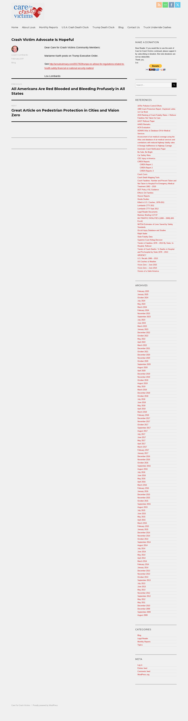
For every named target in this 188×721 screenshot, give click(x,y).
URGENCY (141, 255)
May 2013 (141, 590)
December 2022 (143, 333)
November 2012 (143, 593)
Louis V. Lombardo (19, 55)
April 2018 (141, 409)
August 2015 (142, 507)
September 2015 (144, 504)
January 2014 (142, 567)
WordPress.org (143, 675)
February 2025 (143, 291)
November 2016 (143, 460)
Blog (121, 27)
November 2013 (143, 574)
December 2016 (143, 456)
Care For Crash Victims (20, 705)
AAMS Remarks (143, 124)
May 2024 (141, 304)
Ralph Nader (142, 234)
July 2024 (141, 301)
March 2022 (142, 345)
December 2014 (143, 533)
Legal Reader (142, 638)
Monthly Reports (48, 27)
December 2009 (143, 609)
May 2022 (141, 339)
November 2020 (143, 358)
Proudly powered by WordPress (45, 705)
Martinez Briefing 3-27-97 (147, 215)
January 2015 (142, 529)
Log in (139, 665)
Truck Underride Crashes (157, 27)
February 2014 (143, 564)
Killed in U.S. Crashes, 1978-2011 (150, 202)
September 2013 (144, 580)
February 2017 (143, 450)
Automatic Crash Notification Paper (151, 149)
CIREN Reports (143, 162)
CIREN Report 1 (146, 164)
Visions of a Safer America (148, 271)
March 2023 (142, 326)
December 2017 (143, 418)
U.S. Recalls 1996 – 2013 (147, 258)
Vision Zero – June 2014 (147, 268)
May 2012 (141, 599)
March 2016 (142, 485)
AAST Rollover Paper (146, 121)
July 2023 (141, 320)
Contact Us (133, 27)
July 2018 (141, 399)
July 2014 (141, 548)
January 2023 (142, 329)
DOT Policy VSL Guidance (148, 190)
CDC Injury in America (146, 158)
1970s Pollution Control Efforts (149, 106)
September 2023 (144, 317)
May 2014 (141, 555)
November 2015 (143, 498)
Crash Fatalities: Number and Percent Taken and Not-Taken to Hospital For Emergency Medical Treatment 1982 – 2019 (156, 183)
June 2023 (141, 323)
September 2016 (144, 466)
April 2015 (141, 520)
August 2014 (142, 545)
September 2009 (144, 612)
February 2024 (143, 310)
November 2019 (143, 377)
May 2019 (141, 386)
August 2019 (142, 383)
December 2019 (143, 374)
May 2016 (141, 479)
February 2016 (143, 488)
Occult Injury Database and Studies (151, 230)
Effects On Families (145, 193)
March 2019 (142, 390)
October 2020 (142, 361)
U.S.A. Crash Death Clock (75, 27)
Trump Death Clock (103, 27)
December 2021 (143, 348)
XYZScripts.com (107, 719)
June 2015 (141, 514)
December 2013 (143, 571)
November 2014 (143, 536)
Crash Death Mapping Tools (148, 177)
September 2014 (144, 542)
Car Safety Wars (144, 155)
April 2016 (141, 482)
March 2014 (142, 561)
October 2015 (142, 501)
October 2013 (142, 577)
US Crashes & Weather (146, 262)
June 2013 (141, 587)
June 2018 (141, 402)
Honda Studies (143, 199)
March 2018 (142, 412)
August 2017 (142, 431)
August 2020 (142, 367)
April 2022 (141, 342)
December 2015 (143, 494)
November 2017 (143, 421)
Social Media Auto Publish (83, 719)
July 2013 (141, 583)
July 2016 (141, 472)
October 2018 (142, 396)
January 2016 (142, 491)
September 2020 (144, 364)
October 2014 (142, 539)
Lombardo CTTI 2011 (145, 205)
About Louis (28, 27)
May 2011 (141, 602)
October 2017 (142, 425)
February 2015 (143, 526)
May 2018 (141, 406)
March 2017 (142, 447)
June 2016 (141, 475)
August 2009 (142, 615)
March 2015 (142, 523)
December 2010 (143, 606)
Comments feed (143, 671)
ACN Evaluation (143, 127)
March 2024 (142, 307)
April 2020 (141, 371)
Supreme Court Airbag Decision (149, 240)
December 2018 (143, 393)
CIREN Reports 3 (147, 171)
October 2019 (142, 380)
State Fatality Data (144, 237)
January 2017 (142, 453)
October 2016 (142, 463)
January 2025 (142, 294)
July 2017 (141, 434)
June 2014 (141, 552)
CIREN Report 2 (146, 168)
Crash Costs (142, 174)
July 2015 (141, 510)
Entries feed (142, 668)
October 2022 (142, 336)
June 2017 (141, 437)
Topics (140, 645)
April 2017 (141, 444)
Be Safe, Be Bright (144, 152)
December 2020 (143, 355)
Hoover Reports (143, 196)
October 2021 (142, 352)
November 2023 (143, 313)
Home (14, 27)
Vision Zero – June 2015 (147, 265)
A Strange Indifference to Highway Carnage (154, 146)
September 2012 (144, 596)
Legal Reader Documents (147, 212)
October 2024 (142, 298)
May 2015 (141, 517)
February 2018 (143, 415)
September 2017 (144, 428)
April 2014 (141, 558)
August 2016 (142, 469)
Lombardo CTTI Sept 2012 (148, 209)
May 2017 (141, 440)
